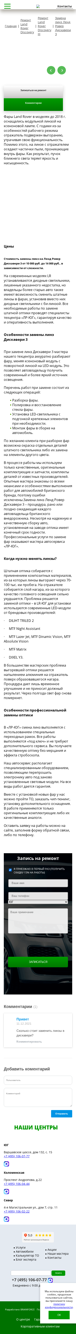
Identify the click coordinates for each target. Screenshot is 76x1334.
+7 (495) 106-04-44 (17, 1184)
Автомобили (25, 1251)
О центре (23, 1319)
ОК (59, 1315)
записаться (38, 961)
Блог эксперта (26, 1259)
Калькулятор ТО (27, 1255)
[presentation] (51, 70)
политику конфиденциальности (59, 1305)
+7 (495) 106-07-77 (17, 1156)
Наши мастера (58, 1254)
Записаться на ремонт (33, 90)
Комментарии (33, 102)
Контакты (54, 1258)
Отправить (61, 1113)
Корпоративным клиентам (40, 1326)
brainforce (27, 1309)
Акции (52, 1250)
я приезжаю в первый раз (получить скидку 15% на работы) (39, 870)
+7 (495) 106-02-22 (17, 1211)
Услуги (21, 1247)
